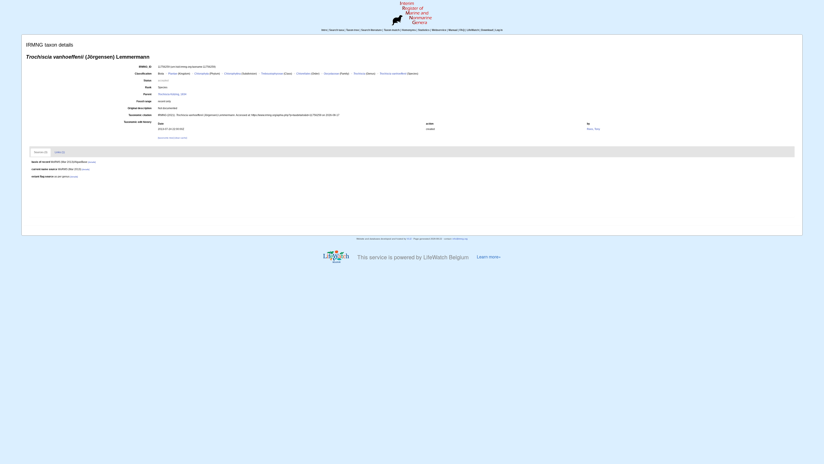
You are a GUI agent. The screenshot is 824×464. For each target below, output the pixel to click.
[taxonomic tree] (166, 138)
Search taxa (336, 30)
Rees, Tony (593, 129)
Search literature (371, 30)
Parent (147, 94)
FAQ (462, 30)
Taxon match (392, 30)
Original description (139, 108)
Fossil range (143, 101)
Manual (452, 30)
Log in (499, 30)
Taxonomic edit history (137, 122)
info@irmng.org (460, 239)
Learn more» (489, 257)
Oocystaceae (331, 73)
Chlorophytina (232, 73)
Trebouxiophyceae (272, 73)
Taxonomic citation (140, 115)
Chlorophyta (201, 73)
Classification (143, 73)
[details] (92, 162)
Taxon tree (352, 30)
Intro (324, 30)
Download (487, 30)
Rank (148, 87)
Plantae (172, 73)
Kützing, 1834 (172, 94)
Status (147, 80)
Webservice (439, 30)
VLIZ (409, 239)
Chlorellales (303, 73)
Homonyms (409, 30)
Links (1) (60, 152)
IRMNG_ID (145, 66)
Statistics (424, 30)
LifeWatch (473, 30)
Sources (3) (40, 152)
